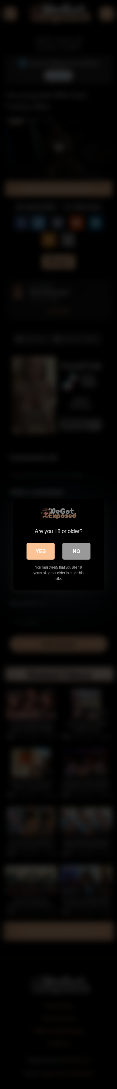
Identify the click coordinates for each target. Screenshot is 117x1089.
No (76, 551)
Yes (41, 551)
